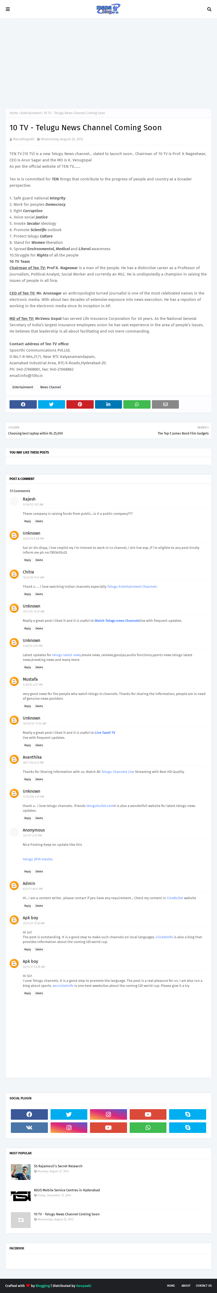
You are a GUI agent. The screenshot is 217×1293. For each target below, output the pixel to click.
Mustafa (30, 679)
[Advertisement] (108, 63)
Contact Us (204, 1285)
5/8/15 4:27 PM (33, 685)
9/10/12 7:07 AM (33, 504)
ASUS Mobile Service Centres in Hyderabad (67, 1190)
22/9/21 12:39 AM (34, 967)
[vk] (29, 1127)
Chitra (28, 572)
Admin (29, 883)
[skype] (187, 1114)
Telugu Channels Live (117, 772)
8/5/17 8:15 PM (33, 889)
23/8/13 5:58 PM (33, 538)
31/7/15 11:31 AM (33, 611)
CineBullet (175, 898)
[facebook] (29, 1114)
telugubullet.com (100, 806)
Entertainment (31, 113)
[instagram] (108, 1114)
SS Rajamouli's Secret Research (58, 1166)
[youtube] (148, 1114)
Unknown (31, 533)
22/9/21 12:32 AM (34, 923)
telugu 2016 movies (38, 859)
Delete (39, 521)
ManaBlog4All (23, 139)
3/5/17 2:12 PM (32, 835)
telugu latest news (66, 655)
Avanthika (32, 757)
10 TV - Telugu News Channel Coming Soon (67, 1214)
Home (14, 113)
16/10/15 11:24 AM (34, 723)
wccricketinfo (63, 986)
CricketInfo (164, 937)
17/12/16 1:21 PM (33, 797)
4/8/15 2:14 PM (33, 646)
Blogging (43, 1286)
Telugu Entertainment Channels (132, 587)
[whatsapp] (148, 1127)
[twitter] (69, 1114)
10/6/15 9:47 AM (33, 577)
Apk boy (30, 917)
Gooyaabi (83, 1286)
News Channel (50, 387)
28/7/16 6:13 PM (33, 762)
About (186, 1285)
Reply (27, 521)
